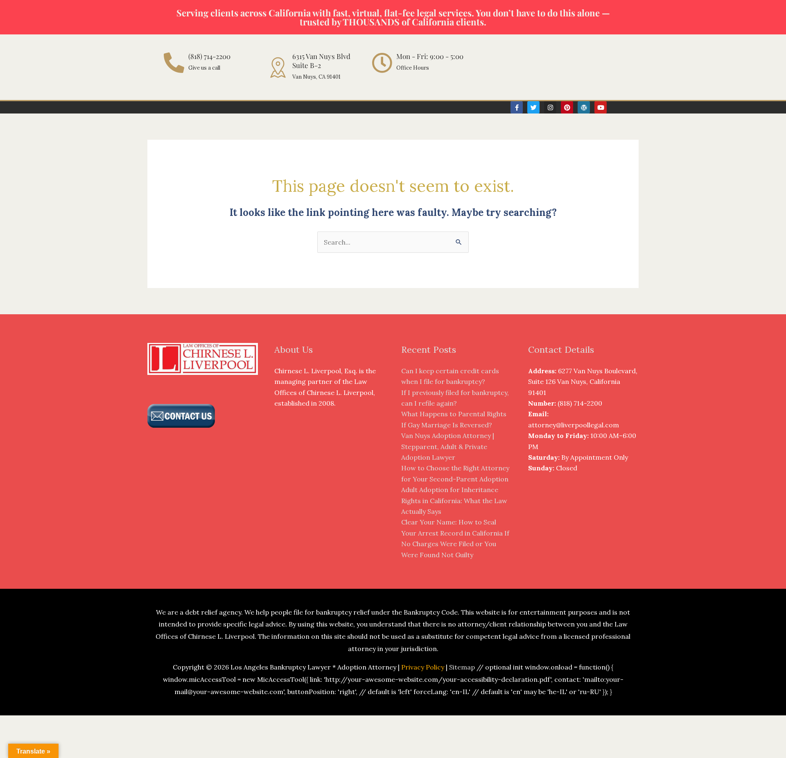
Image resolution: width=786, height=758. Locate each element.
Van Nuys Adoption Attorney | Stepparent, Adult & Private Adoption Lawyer (447, 446)
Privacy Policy (422, 667)
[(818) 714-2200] (174, 62)
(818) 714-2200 (209, 56)
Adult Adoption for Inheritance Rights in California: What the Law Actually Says (454, 500)
